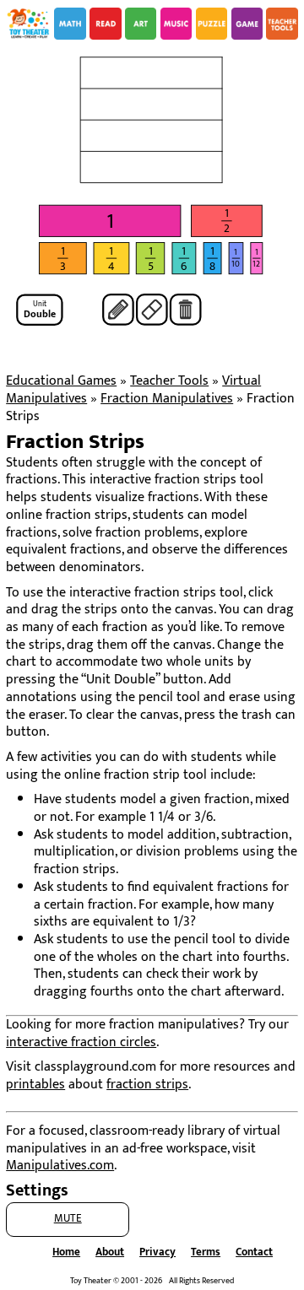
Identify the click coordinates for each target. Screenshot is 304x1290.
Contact (254, 1252)
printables (35, 1084)
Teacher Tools (169, 381)
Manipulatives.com (60, 1165)
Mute (68, 1219)
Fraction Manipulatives (166, 398)
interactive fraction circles (81, 1042)
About (109, 1252)
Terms (205, 1252)
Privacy (157, 1252)
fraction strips (147, 1084)
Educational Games (61, 381)
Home (66, 1252)
